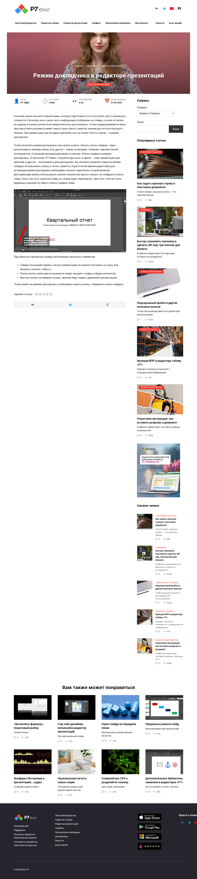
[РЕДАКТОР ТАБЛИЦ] (160, 354)
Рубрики (142, 107)
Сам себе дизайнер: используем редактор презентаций (72, 728)
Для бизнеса (141, 23)
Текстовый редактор (25, 23)
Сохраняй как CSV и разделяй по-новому (115, 780)
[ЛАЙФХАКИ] (160, 235)
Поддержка (19, 830)
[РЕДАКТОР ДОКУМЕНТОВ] (160, 412)
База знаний (175, 23)
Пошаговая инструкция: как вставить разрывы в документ (157, 420)
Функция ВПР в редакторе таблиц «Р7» (169, 616)
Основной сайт (21, 826)
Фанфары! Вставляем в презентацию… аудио (29, 780)
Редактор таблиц (50, 23)
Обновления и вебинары (118, 23)
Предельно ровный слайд (162, 724)
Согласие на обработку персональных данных (25, 844)
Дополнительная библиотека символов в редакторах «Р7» (164, 780)
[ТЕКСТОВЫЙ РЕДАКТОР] (160, 177)
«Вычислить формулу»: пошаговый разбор (29, 726)
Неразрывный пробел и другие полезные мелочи (157, 304)
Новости (160, 23)
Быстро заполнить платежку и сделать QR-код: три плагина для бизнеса (158, 245)
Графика (96, 23)
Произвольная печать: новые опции (72, 780)
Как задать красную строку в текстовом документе (156, 185)
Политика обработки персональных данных (25, 836)
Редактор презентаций (75, 23)
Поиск (140, 122)
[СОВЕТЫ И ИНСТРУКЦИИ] (160, 296)
